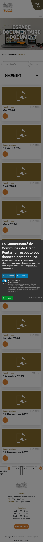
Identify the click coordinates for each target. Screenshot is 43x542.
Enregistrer (7, 298)
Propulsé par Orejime (35, 298)
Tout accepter (8, 275)
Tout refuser (22, 275)
